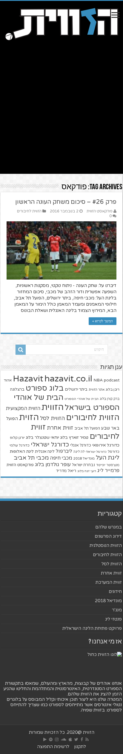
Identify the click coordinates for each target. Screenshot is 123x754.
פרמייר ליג (108, 471)
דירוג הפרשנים (108, 536)
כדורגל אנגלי (80, 445)
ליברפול (64, 451)
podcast (111, 380)
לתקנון (80, 746)
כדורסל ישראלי (96, 452)
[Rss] (87, 739)
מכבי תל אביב (31, 458)
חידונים (115, 591)
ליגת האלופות (22, 451)
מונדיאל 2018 (84, 458)
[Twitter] (76, 739)
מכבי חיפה (61, 458)
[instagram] (56, 739)
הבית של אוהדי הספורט (81, 399)
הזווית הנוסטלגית (106, 545)
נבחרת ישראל (83, 465)
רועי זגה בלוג (86, 471)
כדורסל (113, 451)
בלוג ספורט (45, 388)
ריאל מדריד (66, 471)
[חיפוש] (21, 350)
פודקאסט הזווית (100, 211)
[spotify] (50, 739)
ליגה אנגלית (45, 451)
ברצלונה (17, 389)
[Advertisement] (61, 112)
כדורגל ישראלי (50, 444)
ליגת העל (107, 457)
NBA (98, 380)
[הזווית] (61, 23)
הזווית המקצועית (23, 408)
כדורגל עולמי (20, 445)
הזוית (29, 417)
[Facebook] (82, 739)
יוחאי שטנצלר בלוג (42, 437)
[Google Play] (45, 739)
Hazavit (28, 379)
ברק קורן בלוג (109, 399)
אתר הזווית (96, 390)
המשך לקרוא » (102, 321)
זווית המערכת (109, 582)
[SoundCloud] (63, 739)
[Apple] (70, 739)
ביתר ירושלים (76, 389)
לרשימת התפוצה (53, 746)
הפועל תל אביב (87, 428)
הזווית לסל (52, 418)
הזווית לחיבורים (29, 211)
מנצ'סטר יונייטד (107, 465)
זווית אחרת (60, 428)
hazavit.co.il (68, 378)
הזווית (52, 407)
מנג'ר (117, 610)
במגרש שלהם (108, 527)
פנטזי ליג (113, 619)
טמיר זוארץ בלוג (74, 437)
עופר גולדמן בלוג (53, 464)
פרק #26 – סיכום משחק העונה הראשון (65, 202)
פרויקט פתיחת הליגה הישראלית (92, 628)
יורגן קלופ (17, 438)
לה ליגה (78, 452)
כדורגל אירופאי (105, 445)
